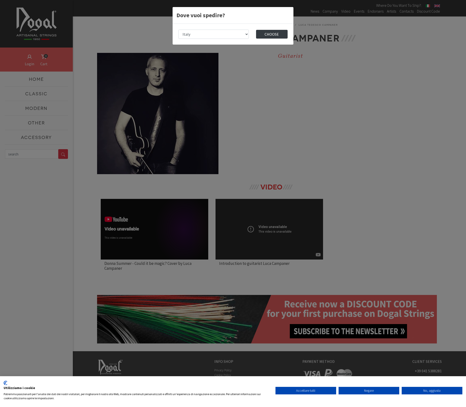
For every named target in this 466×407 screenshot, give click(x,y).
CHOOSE (272, 34)
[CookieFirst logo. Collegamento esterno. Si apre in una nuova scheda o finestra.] (5, 383)
